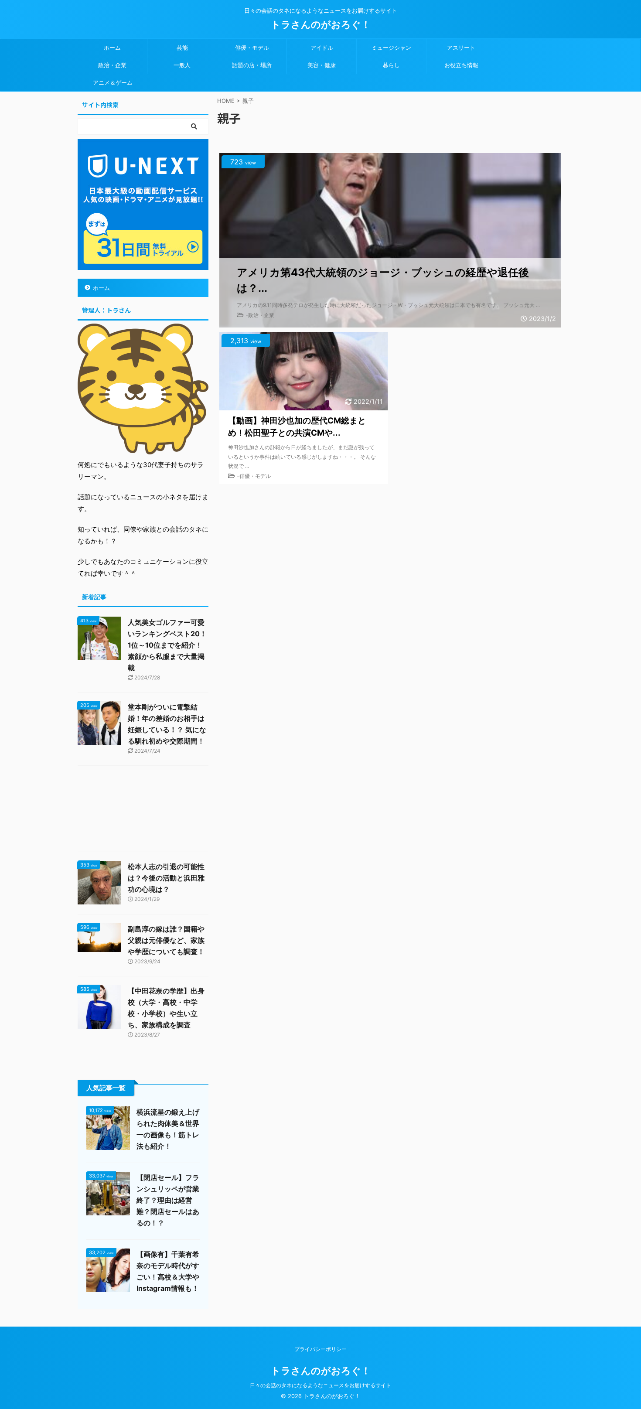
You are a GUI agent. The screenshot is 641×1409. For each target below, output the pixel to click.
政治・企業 (112, 64)
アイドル (321, 47)
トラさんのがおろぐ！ (321, 24)
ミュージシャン (391, 47)
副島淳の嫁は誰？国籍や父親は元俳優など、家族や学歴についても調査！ (166, 940)
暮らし (391, 64)
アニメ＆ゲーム (113, 82)
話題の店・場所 (252, 64)
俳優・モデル (252, 47)
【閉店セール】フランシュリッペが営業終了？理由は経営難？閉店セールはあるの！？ (167, 1200)
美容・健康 (321, 64)
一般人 (182, 64)
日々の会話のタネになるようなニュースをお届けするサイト (320, 1385)
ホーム (112, 47)
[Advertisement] (143, 810)
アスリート (461, 47)
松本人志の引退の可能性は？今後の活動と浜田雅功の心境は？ (166, 878)
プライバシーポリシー (320, 1349)
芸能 (182, 47)
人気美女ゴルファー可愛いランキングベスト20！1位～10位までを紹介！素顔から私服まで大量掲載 (167, 645)
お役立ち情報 (461, 64)
